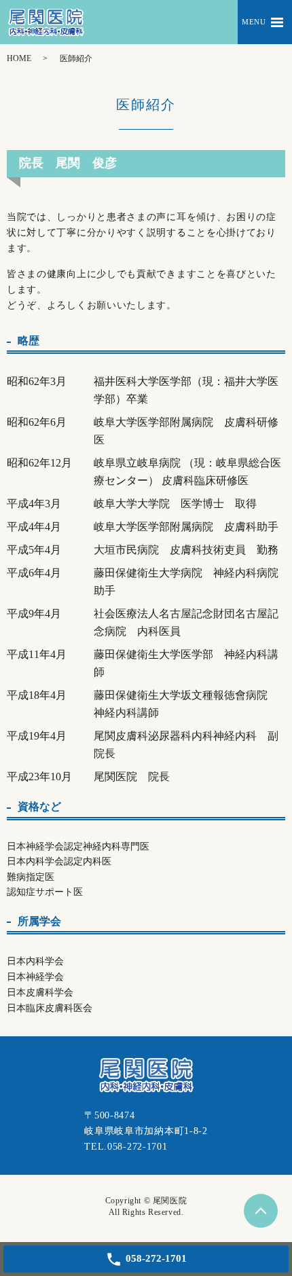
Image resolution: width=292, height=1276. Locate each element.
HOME (19, 58)
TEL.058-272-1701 (125, 1147)
